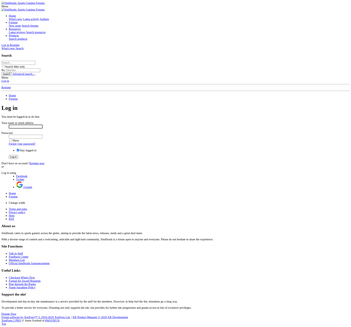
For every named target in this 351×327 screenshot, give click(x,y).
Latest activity (31, 19)
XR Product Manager (100, 317)
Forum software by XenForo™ (35, 317)
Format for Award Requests (25, 280)
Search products (18, 38)
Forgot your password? (22, 143)
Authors (44, 19)
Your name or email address (17, 122)
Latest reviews (17, 32)
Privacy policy (17, 212)
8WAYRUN (52, 320)
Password (7, 133)
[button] (4, 6)
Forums (13, 22)
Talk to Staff (16, 253)
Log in (5, 80)
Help (11, 215)
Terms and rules (18, 209)
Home (12, 15)
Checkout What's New (22, 277)
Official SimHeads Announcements (29, 263)
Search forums (30, 25)
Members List (17, 260)
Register (6, 87)
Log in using (8, 172)
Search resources (36, 32)
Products (14, 35)
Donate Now (8, 313)
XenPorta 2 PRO (11, 320)
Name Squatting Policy (22, 287)
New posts (15, 25)
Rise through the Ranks (22, 284)
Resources (15, 29)
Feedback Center (18, 256)
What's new (15, 19)
